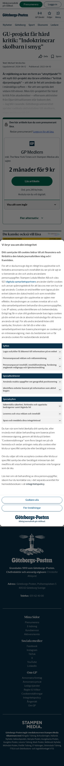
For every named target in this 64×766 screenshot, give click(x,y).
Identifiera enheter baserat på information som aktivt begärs (29, 389)
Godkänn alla (32, 500)
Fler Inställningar (32, 508)
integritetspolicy (35, 484)
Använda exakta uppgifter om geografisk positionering (30, 381)
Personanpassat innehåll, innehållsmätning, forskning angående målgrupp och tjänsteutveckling (29, 366)
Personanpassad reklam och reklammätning (24, 358)
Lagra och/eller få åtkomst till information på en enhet (30, 351)
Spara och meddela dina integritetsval (22, 420)
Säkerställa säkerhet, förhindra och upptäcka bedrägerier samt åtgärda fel (25, 406)
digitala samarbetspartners (21, 281)
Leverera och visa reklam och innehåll (21, 413)
